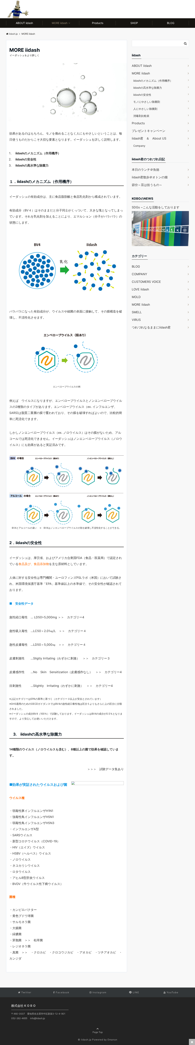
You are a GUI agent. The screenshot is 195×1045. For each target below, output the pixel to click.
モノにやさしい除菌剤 (146, 101)
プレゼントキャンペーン (148, 131)
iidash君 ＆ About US (149, 138)
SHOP (134, 23)
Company (139, 145)
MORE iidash (59, 23)
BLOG (170, 23)
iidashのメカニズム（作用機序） (153, 80)
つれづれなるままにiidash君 (151, 327)
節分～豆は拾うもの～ (147, 185)
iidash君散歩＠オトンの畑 (150, 177)
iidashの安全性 (142, 94)
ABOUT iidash (24, 23)
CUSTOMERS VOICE (146, 282)
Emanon (112, 1039)
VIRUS (136, 320)
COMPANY (139, 274)
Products (97, 23)
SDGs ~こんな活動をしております (155, 207)
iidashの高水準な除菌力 (147, 87)
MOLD (136, 297)
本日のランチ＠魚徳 (145, 169)
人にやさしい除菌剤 (145, 108)
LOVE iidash (140, 289)
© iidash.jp (84, 1039)
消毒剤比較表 (141, 115)
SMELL (137, 312)
